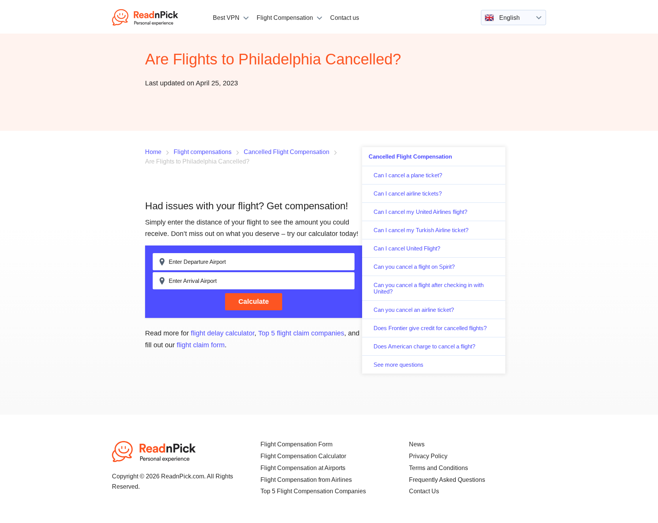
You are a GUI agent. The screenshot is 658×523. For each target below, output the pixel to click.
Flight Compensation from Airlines (306, 479)
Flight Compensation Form (296, 444)
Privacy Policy (428, 456)
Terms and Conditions (438, 468)
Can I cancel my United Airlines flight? (420, 212)
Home (153, 152)
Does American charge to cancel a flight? (424, 346)
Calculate (253, 301)
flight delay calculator (222, 333)
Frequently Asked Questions (447, 479)
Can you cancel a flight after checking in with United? (429, 288)
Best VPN (226, 17)
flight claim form (201, 345)
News (417, 444)
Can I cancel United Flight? (407, 248)
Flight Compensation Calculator (303, 456)
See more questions (398, 364)
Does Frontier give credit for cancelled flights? (430, 328)
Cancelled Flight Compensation (410, 156)
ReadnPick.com (155, 17)
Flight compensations (203, 152)
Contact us (344, 17)
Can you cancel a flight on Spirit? (414, 266)
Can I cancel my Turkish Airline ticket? (421, 230)
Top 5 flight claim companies (301, 333)
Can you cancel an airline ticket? (414, 309)
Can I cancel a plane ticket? (408, 175)
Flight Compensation (285, 17)
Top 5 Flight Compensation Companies (313, 491)
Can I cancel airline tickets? (408, 193)
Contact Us (424, 491)
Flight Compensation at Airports (302, 468)
